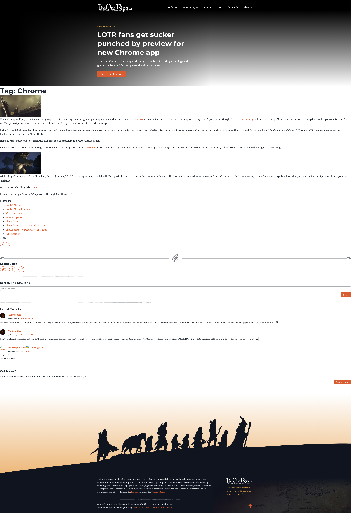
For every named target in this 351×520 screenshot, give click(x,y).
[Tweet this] (2, 244)
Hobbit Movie (13, 204)
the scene (90, 147)
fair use (134, 492)
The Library (171, 7)
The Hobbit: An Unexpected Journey (25, 225)
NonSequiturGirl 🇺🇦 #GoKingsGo (25, 347)
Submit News (342, 382)
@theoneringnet (13, 319)
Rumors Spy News (15, 217)
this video (137, 118)
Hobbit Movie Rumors (17, 208)
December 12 (27, 335)
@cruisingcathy (13, 351)
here (34, 187)
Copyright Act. (158, 492)
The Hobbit (233, 7)
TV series (208, 7)
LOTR (220, 7)
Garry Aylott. (139, 507)
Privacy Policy (152, 507)
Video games (12, 233)
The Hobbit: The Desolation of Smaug (26, 229)
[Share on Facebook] (8, 244)
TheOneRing (14, 315)
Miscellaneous (13, 213)
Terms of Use (165, 507)
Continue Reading (111, 74)
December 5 (26, 351)
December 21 (27, 318)
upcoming (248, 118)
